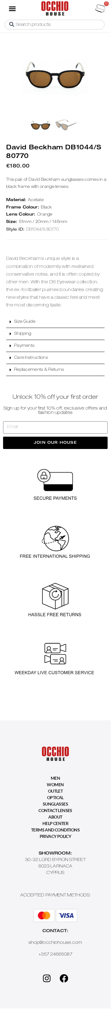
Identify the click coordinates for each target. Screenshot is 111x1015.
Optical (55, 797)
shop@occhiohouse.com (55, 943)
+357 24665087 (55, 954)
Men (55, 778)
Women (55, 784)
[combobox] (55, 25)
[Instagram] (46, 978)
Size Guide (24, 322)
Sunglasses (55, 804)
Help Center (55, 823)
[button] (12, 8)
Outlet (55, 791)
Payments (24, 346)
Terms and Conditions (55, 829)
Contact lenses (55, 810)
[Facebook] (64, 978)
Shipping (22, 334)
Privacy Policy (55, 836)
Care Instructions (31, 358)
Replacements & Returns (39, 370)
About (55, 816)
